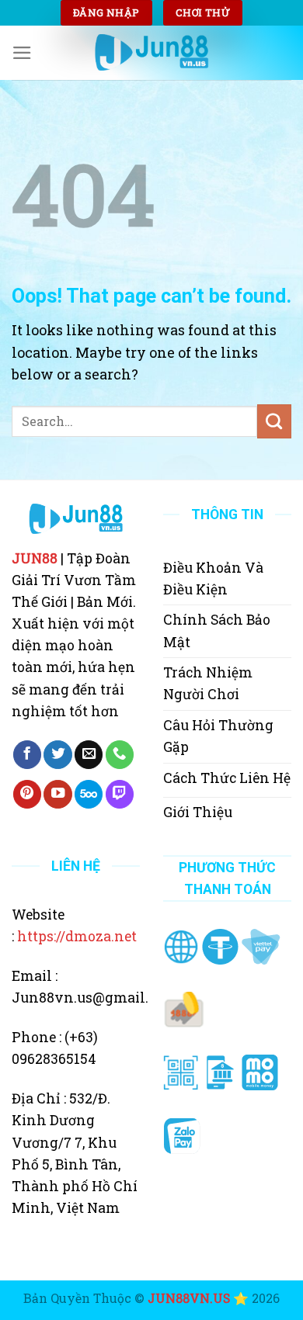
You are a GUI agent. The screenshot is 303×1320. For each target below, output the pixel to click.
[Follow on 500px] (89, 794)
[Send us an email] (89, 754)
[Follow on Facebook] (27, 754)
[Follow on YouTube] (57, 794)
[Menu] (22, 53)
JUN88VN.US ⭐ (198, 1298)
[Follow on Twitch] (120, 794)
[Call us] (120, 754)
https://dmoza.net (77, 936)
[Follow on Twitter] (57, 754)
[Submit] (274, 421)
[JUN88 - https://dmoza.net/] (151, 52)
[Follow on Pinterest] (27, 794)
